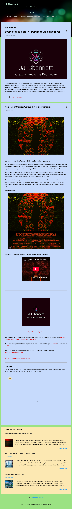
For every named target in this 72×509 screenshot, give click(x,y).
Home (9, 16)
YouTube (7, 339)
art (10, 378)
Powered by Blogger (37, 497)
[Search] (69, 5)
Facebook (18, 339)
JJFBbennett (12, 4)
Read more (63, 448)
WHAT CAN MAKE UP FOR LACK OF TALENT (20, 454)
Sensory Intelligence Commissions (27, 16)
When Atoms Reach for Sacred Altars (18, 433)
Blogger (62, 337)
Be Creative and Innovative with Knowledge (17, 358)
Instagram (24, 339)
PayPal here (53, 344)
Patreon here (10, 346)
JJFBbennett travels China (14, 474)
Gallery (46, 16)
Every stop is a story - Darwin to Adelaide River (32, 31)
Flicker (12, 339)
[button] (66, 31)
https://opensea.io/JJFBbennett (14, 352)
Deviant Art (33, 339)
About (54, 16)
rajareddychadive (39, 500)
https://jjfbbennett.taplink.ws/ (36, 332)
